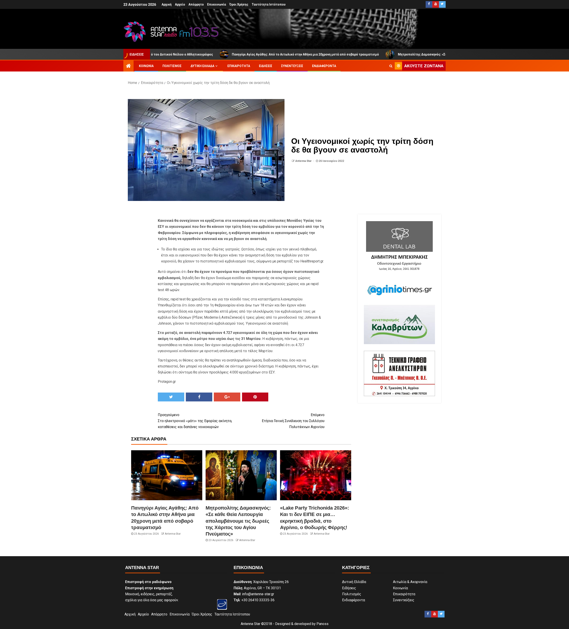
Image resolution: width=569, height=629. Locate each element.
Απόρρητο (196, 4)
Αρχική (167, 4)
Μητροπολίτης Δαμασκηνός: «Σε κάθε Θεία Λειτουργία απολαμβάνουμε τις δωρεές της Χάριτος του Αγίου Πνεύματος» (449, 54)
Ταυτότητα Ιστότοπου (269, 4)
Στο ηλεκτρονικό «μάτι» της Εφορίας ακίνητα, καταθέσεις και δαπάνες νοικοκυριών (195, 421)
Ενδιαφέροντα (324, 66)
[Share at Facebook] (199, 397)
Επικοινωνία (216, 4)
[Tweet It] (171, 397)
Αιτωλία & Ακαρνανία (410, 582)
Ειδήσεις (265, 66)
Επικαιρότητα (238, 66)
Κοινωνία (146, 66)
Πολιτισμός (172, 66)
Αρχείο (180, 4)
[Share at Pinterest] (255, 397)
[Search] (391, 66)
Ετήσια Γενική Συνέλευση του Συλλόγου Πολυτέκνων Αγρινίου (293, 421)
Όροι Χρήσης (238, 4)
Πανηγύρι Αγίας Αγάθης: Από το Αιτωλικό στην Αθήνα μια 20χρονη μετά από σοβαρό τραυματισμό (267, 54)
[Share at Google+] (227, 397)
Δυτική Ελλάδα (202, 66)
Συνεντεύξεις (292, 66)
